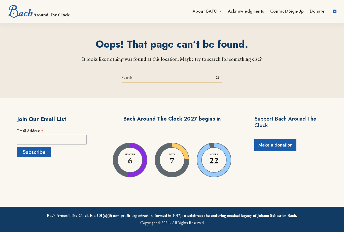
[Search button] (217, 77)
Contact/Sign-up (287, 11)
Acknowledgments (246, 11)
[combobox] (167, 78)
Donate (317, 11)
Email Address (30, 131)
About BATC (205, 11)
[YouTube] (334, 11)
